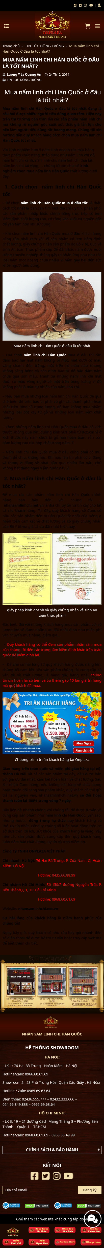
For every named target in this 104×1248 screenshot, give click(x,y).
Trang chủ (11, 46)
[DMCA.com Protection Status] (37, 1205)
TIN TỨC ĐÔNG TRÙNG (44, 46)
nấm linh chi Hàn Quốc (45, 354)
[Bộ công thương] (11, 1205)
